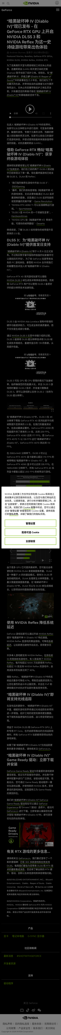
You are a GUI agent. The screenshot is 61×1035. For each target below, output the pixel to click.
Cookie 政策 (29, 507)
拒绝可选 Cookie (30, 532)
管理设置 (30, 523)
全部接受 (30, 541)
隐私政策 (13, 514)
